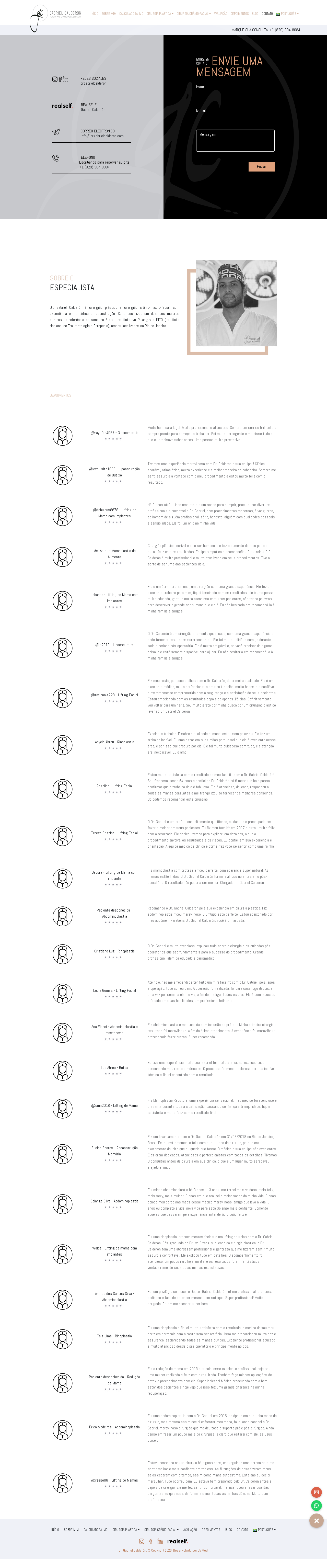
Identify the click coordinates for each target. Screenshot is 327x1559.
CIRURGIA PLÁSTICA (158, 14)
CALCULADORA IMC (131, 14)
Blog (255, 14)
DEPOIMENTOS (239, 14)
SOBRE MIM (108, 14)
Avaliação (220, 14)
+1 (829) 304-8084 (285, 29)
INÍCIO (94, 14)
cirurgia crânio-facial (192, 14)
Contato (267, 14)
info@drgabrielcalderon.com (102, 136)
